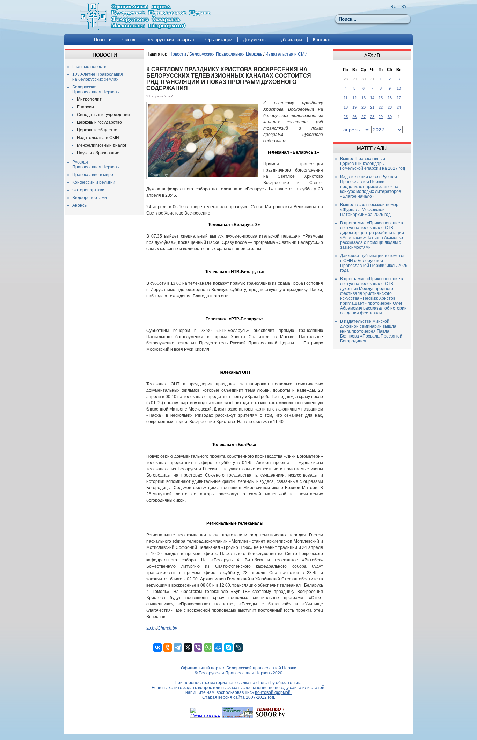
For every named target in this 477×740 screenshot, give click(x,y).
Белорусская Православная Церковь (95, 89)
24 (399, 107)
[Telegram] (178, 647)
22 (381, 107)
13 (363, 98)
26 (354, 117)
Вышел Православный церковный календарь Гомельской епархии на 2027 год (372, 163)
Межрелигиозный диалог (101, 145)
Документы (254, 39)
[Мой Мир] (218, 647)
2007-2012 (256, 697)
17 (399, 98)
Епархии (85, 106)
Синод (128, 39)
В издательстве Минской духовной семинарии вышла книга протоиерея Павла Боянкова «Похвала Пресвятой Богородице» (371, 331)
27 (363, 117)
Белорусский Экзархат (170, 39)
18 (346, 107)
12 (354, 98)
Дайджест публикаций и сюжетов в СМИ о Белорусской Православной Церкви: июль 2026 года (374, 263)
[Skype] (228, 647)
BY (404, 6)
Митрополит (89, 99)
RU (393, 6)
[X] (188, 647)
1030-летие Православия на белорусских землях (97, 77)
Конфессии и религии (93, 182)
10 (399, 88)
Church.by (167, 628)
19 (354, 107)
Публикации (289, 39)
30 (390, 117)
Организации (218, 39)
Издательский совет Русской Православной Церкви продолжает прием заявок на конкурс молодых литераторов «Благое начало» (370, 186)
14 (372, 98)
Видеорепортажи (89, 197)
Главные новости (89, 66)
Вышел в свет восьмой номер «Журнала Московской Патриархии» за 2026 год (369, 209)
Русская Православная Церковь (95, 164)
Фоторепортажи (88, 190)
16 (390, 98)
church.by (265, 682)
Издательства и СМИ (98, 137)
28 (372, 117)
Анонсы (80, 205)
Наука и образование (98, 153)
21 (372, 107)
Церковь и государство (99, 122)
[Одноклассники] (167, 647)
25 (346, 117)
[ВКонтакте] (157, 647)
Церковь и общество (97, 130)
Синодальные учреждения (103, 114)
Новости (102, 39)
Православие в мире (92, 174)
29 (381, 117)
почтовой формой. (273, 692)
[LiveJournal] (238, 647)
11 (345, 98)
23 (390, 107)
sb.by (151, 628)
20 (363, 107)
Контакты (322, 39)
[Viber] (198, 647)
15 (381, 98)
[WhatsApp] (208, 647)
